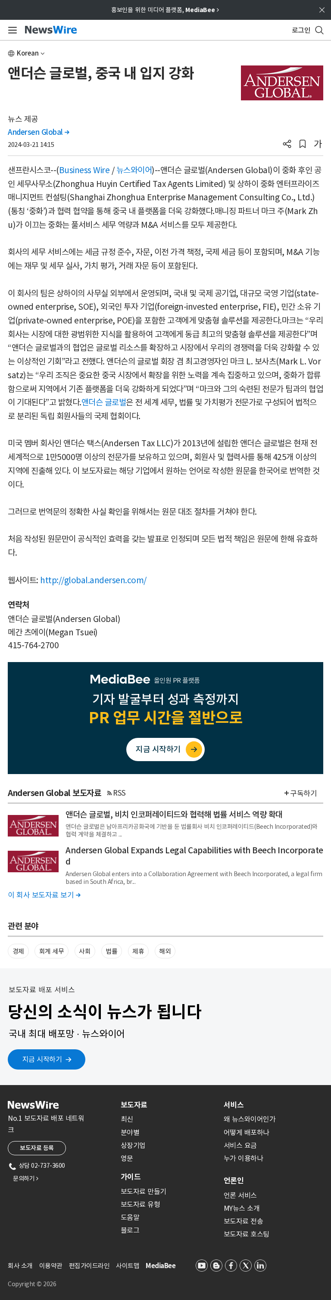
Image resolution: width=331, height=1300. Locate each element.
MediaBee (160, 1266)
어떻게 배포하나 (246, 1132)
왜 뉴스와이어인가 (250, 1119)
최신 (127, 1119)
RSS (119, 793)
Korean (28, 53)
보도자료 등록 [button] (37, 1148)
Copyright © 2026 (32, 1284)
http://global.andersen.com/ (93, 580)
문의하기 (25, 1178)
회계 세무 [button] (51, 951)
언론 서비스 (240, 1195)
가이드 (131, 1177)
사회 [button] (85, 951)
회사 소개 (20, 1266)
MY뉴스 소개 (242, 1208)
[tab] (168, 1105)
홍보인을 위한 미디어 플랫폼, (165, 10)
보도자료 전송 (243, 1221)
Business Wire (84, 170)
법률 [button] (111, 951)
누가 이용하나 (243, 1158)
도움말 (130, 1217)
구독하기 (303, 793)
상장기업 (133, 1145)
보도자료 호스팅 (246, 1234)
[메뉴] (11, 30)
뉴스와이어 (134, 170)
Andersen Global (38, 132)
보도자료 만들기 (143, 1191)
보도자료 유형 (140, 1204)
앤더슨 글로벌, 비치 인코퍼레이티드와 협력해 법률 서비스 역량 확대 (174, 814)
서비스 (234, 1105)
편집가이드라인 (89, 1266)
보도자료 (134, 1105)
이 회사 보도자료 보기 (44, 895)
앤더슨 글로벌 (103, 402)
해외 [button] (165, 951)
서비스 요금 (240, 1145)
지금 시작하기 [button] (42, 1059)
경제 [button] (18, 951)
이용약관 (50, 1266)
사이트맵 (127, 1266)
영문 (127, 1158)
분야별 (130, 1132)
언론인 (234, 1180)
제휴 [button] (138, 951)
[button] (287, 144)
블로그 (130, 1230)
